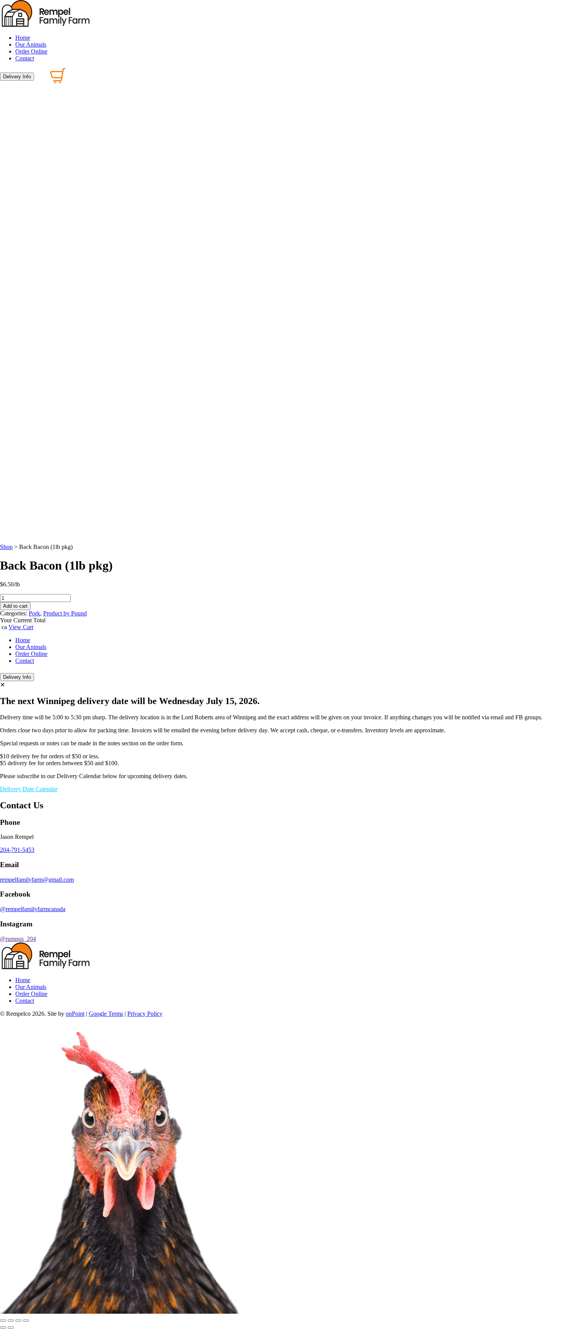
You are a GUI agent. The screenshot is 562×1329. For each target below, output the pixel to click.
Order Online (31, 51)
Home (22, 37)
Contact (24, 58)
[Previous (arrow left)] (3, 1327)
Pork (34, 613)
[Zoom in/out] (3, 1320)
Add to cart (15, 606)
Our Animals (30, 44)
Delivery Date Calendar (28, 789)
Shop (6, 547)
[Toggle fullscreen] (11, 1320)
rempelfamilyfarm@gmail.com (37, 879)
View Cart (20, 627)
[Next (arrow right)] (11, 1327)
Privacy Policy (144, 1013)
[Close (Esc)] (26, 1320)
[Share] (18, 1320)
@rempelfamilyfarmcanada (32, 909)
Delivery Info (17, 76)
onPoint (75, 1013)
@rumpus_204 (18, 939)
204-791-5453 (17, 850)
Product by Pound (65, 613)
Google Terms (106, 1013)
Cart (44, 675)
